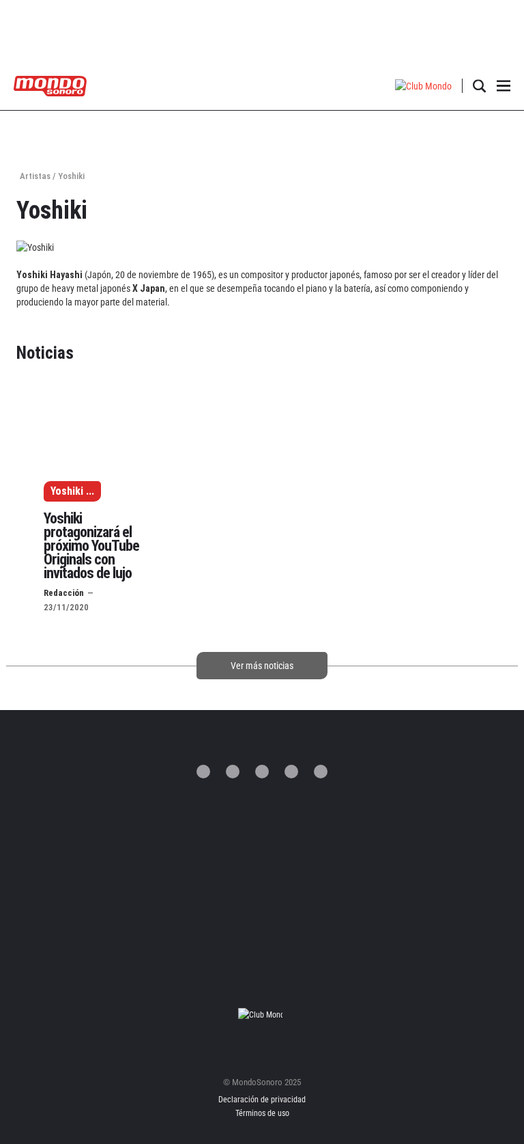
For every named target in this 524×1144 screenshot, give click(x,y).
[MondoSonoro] (50, 85)
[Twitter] (203, 771)
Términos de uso (262, 1113)
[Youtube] (321, 771)
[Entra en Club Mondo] (262, 1014)
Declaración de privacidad (262, 1099)
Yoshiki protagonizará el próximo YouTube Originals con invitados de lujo (91, 546)
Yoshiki (66, 491)
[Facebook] (232, 771)
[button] (424, 86)
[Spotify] (291, 771)
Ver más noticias (262, 665)
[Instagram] (262, 771)
